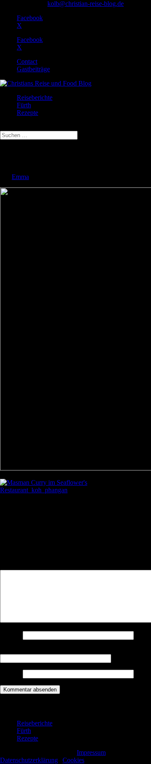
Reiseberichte (34, 97)
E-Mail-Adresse (23, 650)
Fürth (24, 105)
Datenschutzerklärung (29, 760)
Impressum (91, 752)
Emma (20, 176)
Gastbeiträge (33, 69)
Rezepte (27, 112)
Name (10, 635)
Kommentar (18, 565)
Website (10, 673)
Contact (27, 61)
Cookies (73, 760)
